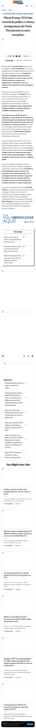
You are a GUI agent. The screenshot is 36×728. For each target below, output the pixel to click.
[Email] (16, 56)
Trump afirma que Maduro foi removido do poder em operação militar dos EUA (16, 707)
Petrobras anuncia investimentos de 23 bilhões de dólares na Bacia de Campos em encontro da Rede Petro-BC (18, 533)
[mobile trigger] (3, 6)
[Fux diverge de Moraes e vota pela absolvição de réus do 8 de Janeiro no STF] (18, 561)
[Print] (19, 56)
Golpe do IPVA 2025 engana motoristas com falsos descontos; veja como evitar (13, 454)
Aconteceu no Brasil (9, 13)
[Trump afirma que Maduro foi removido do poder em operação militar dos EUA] (18, 692)
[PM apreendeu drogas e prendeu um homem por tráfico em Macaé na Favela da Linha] (27, 248)
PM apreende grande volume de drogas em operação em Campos (14, 385)
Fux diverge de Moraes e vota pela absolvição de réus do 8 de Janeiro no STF (17, 575)
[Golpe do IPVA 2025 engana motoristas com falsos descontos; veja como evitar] (28, 455)
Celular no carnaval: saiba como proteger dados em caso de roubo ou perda (17, 491)
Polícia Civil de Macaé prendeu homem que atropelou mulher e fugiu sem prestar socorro (17, 619)
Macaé (31, 13)
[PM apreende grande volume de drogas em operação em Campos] (28, 385)
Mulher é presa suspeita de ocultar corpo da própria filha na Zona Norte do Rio (12, 239)
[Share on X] (13, 56)
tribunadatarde (9, 60)
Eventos (26, 13)
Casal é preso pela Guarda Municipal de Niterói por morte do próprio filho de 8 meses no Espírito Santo (14, 414)
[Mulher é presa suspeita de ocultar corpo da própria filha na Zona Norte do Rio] (27, 239)
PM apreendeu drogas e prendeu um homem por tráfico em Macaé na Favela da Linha (12, 248)
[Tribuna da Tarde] (18, 2)
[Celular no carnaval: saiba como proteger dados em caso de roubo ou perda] (18, 477)
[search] (23, 6)
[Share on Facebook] (11, 56)
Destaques (19, 13)
